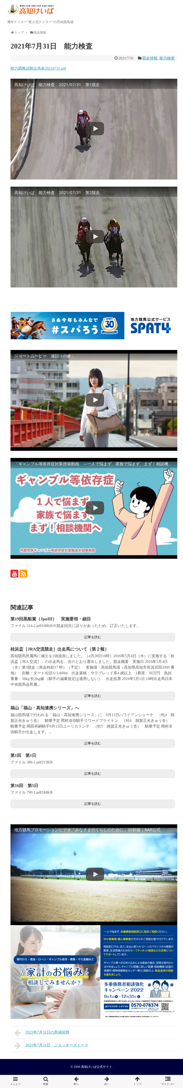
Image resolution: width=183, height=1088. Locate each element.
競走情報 (150, 58)
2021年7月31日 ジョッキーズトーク (56, 1045)
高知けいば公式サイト (96, 1067)
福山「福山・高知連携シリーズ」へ (44, 707)
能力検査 (167, 58)
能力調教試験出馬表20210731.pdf (38, 68)
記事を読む (92, 637)
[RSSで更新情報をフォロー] (23, 574)
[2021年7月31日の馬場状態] (76, 1081)
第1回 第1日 (23, 755)
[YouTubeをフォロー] (14, 574)
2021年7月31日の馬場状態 (47, 1032)
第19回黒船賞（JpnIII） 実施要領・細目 (50, 619)
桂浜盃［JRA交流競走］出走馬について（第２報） (59, 649)
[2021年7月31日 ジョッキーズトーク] (107, 1081)
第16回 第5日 (24, 785)
